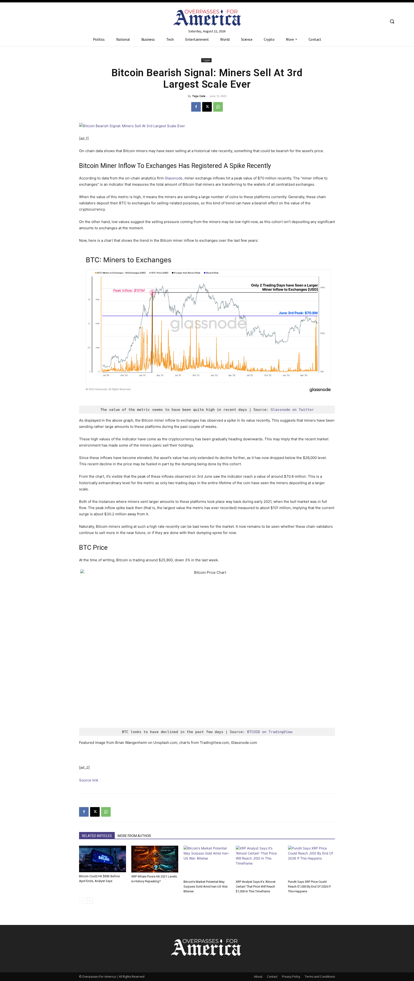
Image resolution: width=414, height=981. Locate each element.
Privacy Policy (291, 977)
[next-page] (90, 901)
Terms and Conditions (320, 977)
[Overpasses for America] (207, 18)
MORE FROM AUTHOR (134, 836)
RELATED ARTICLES (97, 836)
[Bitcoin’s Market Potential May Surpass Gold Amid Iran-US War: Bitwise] (207, 862)
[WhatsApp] (218, 107)
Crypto (206, 60)
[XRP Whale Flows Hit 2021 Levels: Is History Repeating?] (154, 859)
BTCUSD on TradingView (269, 732)
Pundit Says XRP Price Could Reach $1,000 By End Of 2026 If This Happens (309, 886)
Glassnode (174, 178)
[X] (207, 107)
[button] (392, 21)
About (258, 977)
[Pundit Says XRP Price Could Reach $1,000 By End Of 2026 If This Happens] (311, 862)
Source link (88, 780)
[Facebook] (196, 107)
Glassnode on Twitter (292, 409)
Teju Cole (198, 96)
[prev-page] (82, 901)
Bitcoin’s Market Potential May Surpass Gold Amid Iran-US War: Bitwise (206, 886)
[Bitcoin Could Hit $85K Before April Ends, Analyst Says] (102, 859)
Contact (272, 977)
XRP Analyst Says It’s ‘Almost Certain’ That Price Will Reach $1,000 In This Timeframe (256, 886)
